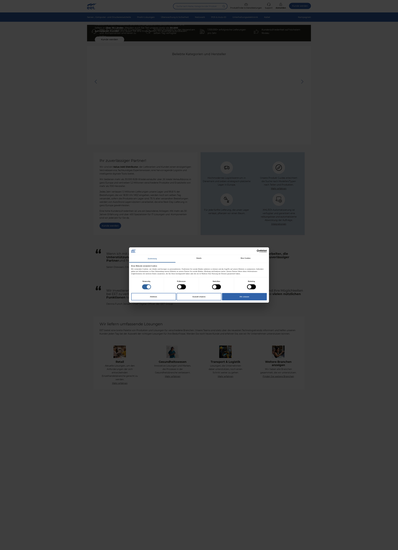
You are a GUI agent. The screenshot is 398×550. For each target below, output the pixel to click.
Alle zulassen (244, 297)
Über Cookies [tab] (245, 258)
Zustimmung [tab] (152, 258)
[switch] (181, 286)
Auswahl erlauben (199, 297)
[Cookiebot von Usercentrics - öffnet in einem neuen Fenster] (253, 251)
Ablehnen (153, 297)
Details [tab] (199, 258)
